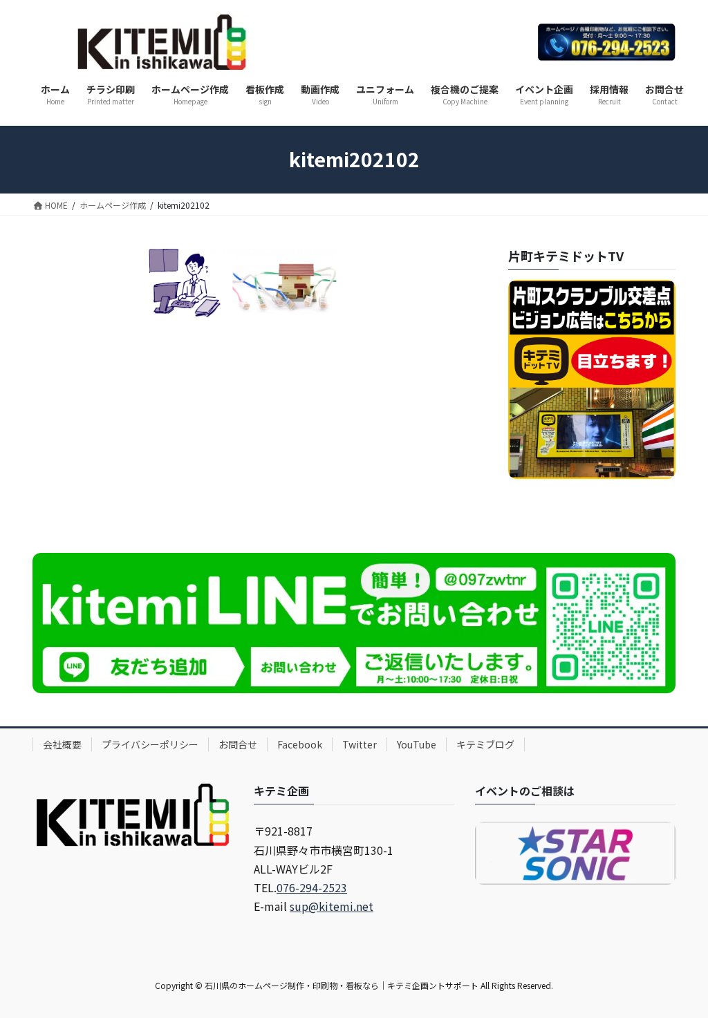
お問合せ (237, 744)
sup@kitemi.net (331, 906)
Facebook (299, 744)
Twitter (359, 744)
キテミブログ (485, 744)
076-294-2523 (312, 887)
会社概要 (62, 744)
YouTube (416, 744)
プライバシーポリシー (150, 744)
